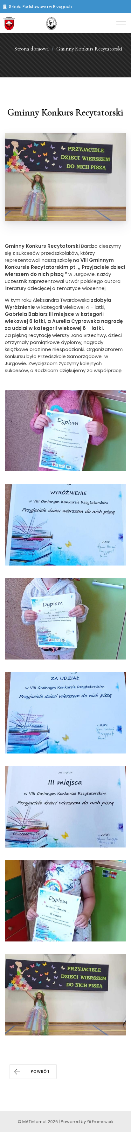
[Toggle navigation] (121, 23)
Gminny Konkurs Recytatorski (89, 48)
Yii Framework (100, 1121)
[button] (33, 1071)
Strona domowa (31, 48)
